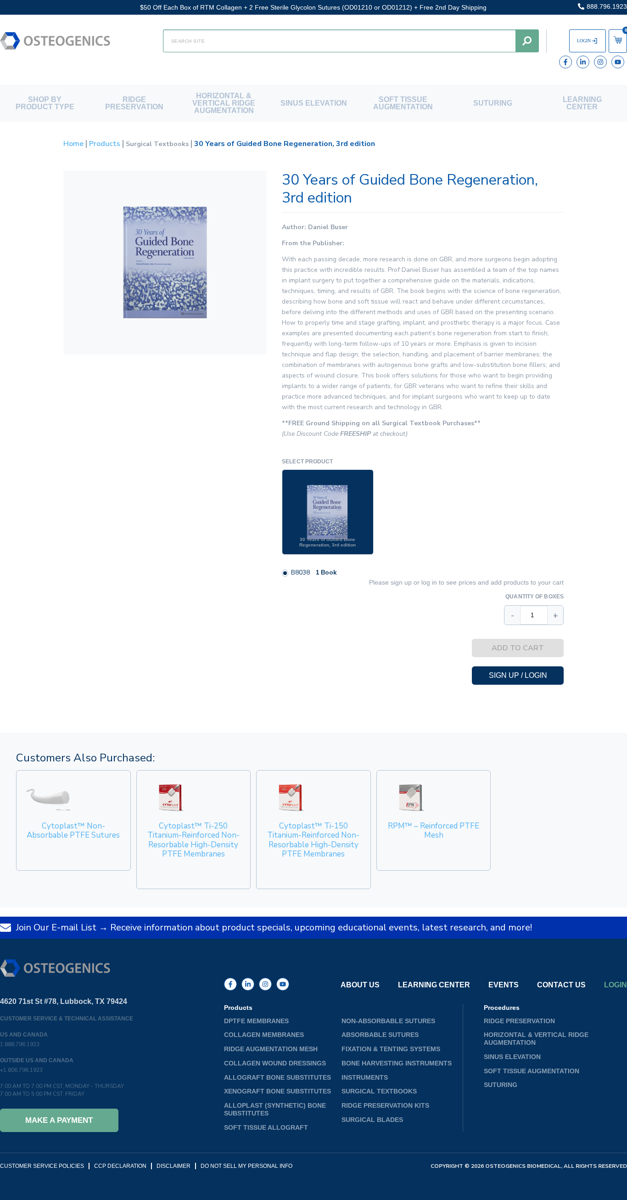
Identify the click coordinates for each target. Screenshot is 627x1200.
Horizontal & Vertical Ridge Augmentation (223, 103)
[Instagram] (600, 62)
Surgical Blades (372, 1119)
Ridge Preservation (134, 103)
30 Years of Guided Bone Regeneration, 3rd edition (327, 542)
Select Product (307, 461)
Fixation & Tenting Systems (390, 1049)
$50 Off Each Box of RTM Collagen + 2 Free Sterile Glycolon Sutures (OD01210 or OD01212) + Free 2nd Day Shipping (313, 7)
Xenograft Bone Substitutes (277, 1091)
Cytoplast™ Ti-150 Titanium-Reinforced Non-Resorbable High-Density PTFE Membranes (313, 840)
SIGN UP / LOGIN (518, 675)
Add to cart (518, 648)
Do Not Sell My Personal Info (246, 1166)
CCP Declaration (120, 1166)
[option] (328, 512)
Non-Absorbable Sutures (388, 1021)
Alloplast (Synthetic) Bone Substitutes (275, 1109)
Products (104, 144)
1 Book (326, 573)
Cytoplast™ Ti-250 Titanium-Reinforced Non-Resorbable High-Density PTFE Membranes (193, 840)
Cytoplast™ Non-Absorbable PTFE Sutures (73, 830)
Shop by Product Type (45, 103)
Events (503, 985)
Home (73, 144)
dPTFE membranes (256, 1021)
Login (615, 985)
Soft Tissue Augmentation (403, 103)
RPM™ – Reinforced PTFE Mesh (433, 830)
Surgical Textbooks (157, 144)
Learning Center (582, 103)
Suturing (492, 103)
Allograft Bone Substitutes (277, 1077)
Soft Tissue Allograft (266, 1127)
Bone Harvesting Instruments (396, 1063)
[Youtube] (617, 62)
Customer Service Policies (42, 1166)
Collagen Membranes (264, 1034)
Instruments (364, 1077)
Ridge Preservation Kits (385, 1105)
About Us (360, 985)
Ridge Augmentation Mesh (271, 1049)
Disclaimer (173, 1166)
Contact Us (561, 985)
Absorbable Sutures (380, 1034)
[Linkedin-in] (583, 62)
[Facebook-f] (565, 62)
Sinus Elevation (313, 103)
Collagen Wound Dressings (275, 1063)
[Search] (526, 41)
